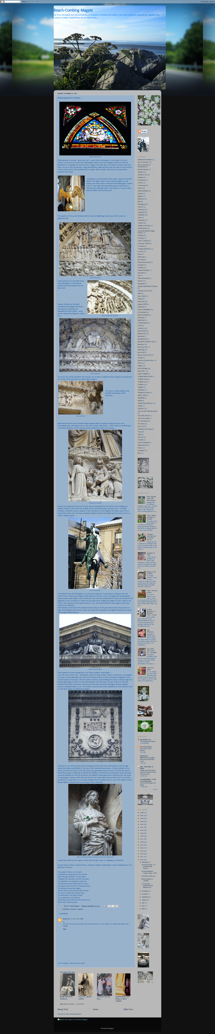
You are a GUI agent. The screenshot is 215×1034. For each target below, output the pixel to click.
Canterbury (141, 212)
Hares (139, 293)
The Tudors (141, 424)
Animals (140, 172)
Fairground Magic (143, 270)
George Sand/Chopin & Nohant (147, 286)
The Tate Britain (143, 421)
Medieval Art (142, 333)
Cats (139, 217)
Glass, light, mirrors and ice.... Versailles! (151, 650)
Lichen (140, 325)
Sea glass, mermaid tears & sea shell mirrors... (151, 537)
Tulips (139, 434)
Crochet (140, 251)
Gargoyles (141, 283)
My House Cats (142, 347)
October (145, 894)
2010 (142, 859)
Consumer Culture (143, 243)
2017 (142, 839)
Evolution (141, 265)
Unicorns (140, 437)
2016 (142, 842)
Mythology (141, 350)
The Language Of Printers (147, 741)
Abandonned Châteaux (145, 159)
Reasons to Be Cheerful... (151, 572)
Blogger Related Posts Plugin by (67, 1004)
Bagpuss (140, 196)
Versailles (140, 440)
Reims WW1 (141, 371)
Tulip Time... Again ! (150, 668)
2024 (142, 818)
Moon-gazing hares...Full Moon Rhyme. (151, 498)
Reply (64, 929)
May (143, 909)
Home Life (141, 301)
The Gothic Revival (143, 415)
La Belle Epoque (143, 323)
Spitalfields (141, 398)
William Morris (142, 445)
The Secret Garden (143, 418)
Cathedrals (65, 909)
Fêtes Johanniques (143, 278)
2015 (142, 845)
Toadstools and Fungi (145, 429)
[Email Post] (104, 906)
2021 (142, 827)
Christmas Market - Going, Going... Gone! (149, 872)
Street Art (141, 408)
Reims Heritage (142, 368)
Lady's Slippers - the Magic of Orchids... (152, 517)
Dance (140, 254)
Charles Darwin (142, 228)
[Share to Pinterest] (117, 906)
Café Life (140, 207)
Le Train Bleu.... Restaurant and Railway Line (147, 885)
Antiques (140, 177)
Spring (140, 400)
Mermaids (141, 336)
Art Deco (140, 183)
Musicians (141, 344)
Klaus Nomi (141, 320)
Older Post (128, 1009)
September (145, 897)
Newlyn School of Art (144, 355)
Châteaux (141, 235)
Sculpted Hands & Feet (145, 376)
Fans (139, 275)
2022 (142, 824)
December (145, 862)
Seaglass (140, 387)
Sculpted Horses (143, 379)
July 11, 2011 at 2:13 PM (75, 919)
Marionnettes (142, 331)
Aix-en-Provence (143, 162)
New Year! (141, 352)
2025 (142, 815)
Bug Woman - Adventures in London (147, 757)
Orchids (140, 358)
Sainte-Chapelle (142, 374)
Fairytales (141, 273)
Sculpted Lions (142, 382)
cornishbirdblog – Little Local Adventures (148, 780)
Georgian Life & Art (144, 291)
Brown (65, 919)
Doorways (141, 259)
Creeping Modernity (144, 249)
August (144, 900)
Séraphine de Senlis (144, 392)
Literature (73, 909)
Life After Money (146, 747)
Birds (139, 201)
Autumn (140, 193)
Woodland (141, 450)
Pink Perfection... (150, 631)
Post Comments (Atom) (73, 1014)
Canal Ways (141, 209)
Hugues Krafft (142, 304)
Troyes (140, 432)
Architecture (142, 180)
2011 (142, 856)
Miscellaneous (142, 339)
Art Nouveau (142, 185)
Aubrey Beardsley (143, 191)
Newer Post (63, 1009)
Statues (140, 406)
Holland (140, 299)
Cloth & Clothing (143, 241)
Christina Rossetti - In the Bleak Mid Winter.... (148, 866)
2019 (142, 833)
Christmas (141, 238)
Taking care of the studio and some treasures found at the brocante (148, 772)
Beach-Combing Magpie (73, 10)
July (143, 903)
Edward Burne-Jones (144, 262)
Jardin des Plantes (143, 315)
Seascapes (141, 390)
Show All (155, 789)
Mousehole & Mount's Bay (146, 341)
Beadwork (141, 199)
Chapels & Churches (144, 225)
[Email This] (109, 906)
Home (95, 1009)
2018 (142, 836)
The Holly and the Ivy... (149, 876)
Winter (140, 448)
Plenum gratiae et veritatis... (147, 880)
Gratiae (65, 926)
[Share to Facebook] (115, 906)
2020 (142, 830)
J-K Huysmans (142, 312)
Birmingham (141, 204)
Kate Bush (141, 317)
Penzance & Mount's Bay (145, 360)
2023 (142, 821)
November (145, 891)
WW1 (139, 453)
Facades (140, 267)
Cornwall (140, 246)
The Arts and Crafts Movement (147, 411)
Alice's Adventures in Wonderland (144, 165)
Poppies (140, 366)
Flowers (140, 281)
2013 (142, 851)
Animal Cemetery (143, 169)
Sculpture (80, 909)
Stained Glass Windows (145, 403)
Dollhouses (141, 257)
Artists (140, 188)
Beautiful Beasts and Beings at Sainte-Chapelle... (122, 999)
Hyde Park (141, 307)
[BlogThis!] (111, 906)
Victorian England (143, 442)
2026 (142, 812)
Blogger (111, 1028)
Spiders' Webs (142, 395)
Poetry (140, 363)
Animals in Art (142, 175)
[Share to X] (113, 906)
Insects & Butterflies (144, 309)
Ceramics (141, 223)
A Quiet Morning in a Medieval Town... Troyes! (151, 612)
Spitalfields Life (145, 740)
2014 (142, 848)
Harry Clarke (142, 296)
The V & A (141, 426)
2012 (142, 854)
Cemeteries (141, 220)
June (143, 906)
